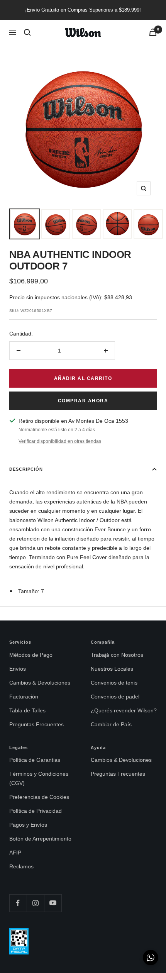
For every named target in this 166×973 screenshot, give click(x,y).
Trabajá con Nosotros (117, 655)
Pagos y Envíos (28, 825)
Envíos (17, 669)
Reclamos (21, 866)
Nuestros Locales (112, 669)
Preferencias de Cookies (39, 797)
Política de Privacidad (35, 811)
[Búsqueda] (27, 32)
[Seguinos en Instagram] (35, 903)
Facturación (23, 696)
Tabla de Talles (27, 710)
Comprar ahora (83, 400)
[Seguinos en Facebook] (18, 903)
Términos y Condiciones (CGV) (38, 778)
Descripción (26, 469)
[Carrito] (153, 32)
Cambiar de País (111, 724)
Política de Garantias (34, 760)
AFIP (15, 852)
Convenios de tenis (114, 683)
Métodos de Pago (31, 655)
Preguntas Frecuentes (36, 724)
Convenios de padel (115, 696)
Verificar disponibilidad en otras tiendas (60, 441)
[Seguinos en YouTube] (52, 903)
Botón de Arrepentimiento (40, 839)
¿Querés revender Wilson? (124, 710)
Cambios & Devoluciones (39, 683)
